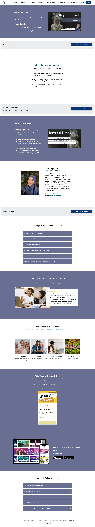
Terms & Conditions (64, 520)
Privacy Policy (55, 520)
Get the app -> (72, 520)
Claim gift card (38, 520)
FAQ (50, 520)
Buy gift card (45, 520)
